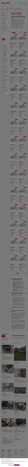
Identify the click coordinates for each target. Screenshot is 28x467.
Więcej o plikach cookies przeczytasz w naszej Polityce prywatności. (7, 463)
